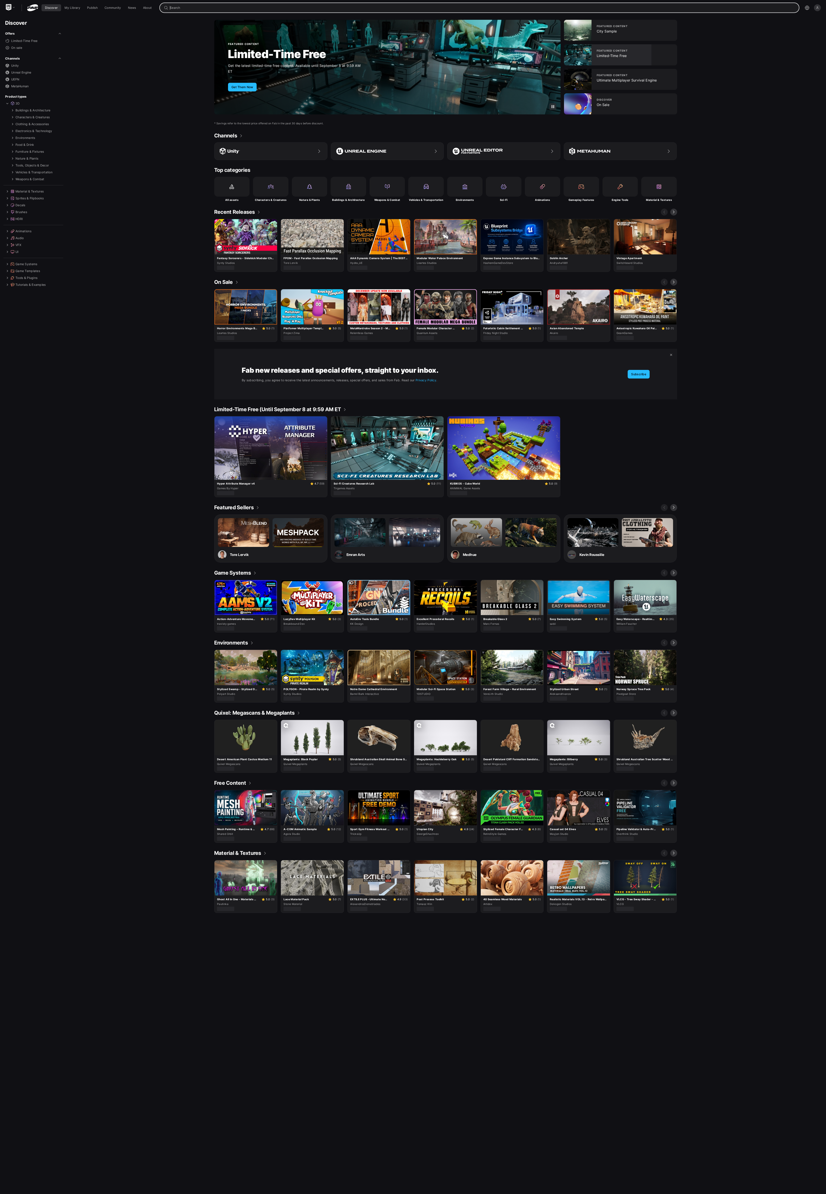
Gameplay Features (581, 200)
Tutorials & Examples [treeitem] (30, 284)
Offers (10, 33)
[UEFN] (503, 151)
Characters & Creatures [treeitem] (32, 117)
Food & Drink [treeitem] (24, 144)
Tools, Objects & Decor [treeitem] (32, 165)
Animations (542, 200)
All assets (232, 200)
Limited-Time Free (24, 41)
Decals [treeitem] (20, 205)
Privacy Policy (426, 380)
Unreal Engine (21, 72)
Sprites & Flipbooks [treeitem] (29, 198)
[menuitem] (51, 7)
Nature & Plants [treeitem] (26, 158)
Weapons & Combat (387, 200)
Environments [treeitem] (25, 138)
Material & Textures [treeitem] (29, 191)
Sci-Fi (504, 200)
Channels (12, 58)
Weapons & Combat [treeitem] (29, 179)
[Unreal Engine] (387, 151)
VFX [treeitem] (18, 245)
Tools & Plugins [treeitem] (26, 278)
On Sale (248, 57)
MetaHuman (20, 86)
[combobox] (482, 8)
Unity (15, 65)
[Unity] (270, 151)
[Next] (673, 212)
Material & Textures (659, 200)
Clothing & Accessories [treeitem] (32, 124)
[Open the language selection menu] (807, 7)
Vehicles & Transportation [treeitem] (33, 172)
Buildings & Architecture (348, 200)
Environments (465, 200)
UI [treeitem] (17, 252)
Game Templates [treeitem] (27, 271)
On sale (16, 47)
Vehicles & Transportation (426, 200)
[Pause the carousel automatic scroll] (552, 106)
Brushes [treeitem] (21, 212)
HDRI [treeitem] (19, 219)
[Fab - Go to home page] (32, 7)
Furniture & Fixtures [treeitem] (29, 151)
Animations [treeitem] (23, 231)
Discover (16, 23)
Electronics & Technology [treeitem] (33, 131)
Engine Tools (620, 200)
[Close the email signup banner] (671, 354)
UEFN (15, 79)
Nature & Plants (309, 200)
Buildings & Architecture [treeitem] (33, 110)
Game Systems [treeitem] (26, 264)
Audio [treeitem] (19, 238)
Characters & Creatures (271, 200)
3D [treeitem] (17, 103)
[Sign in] (817, 7)
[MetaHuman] (620, 151)
